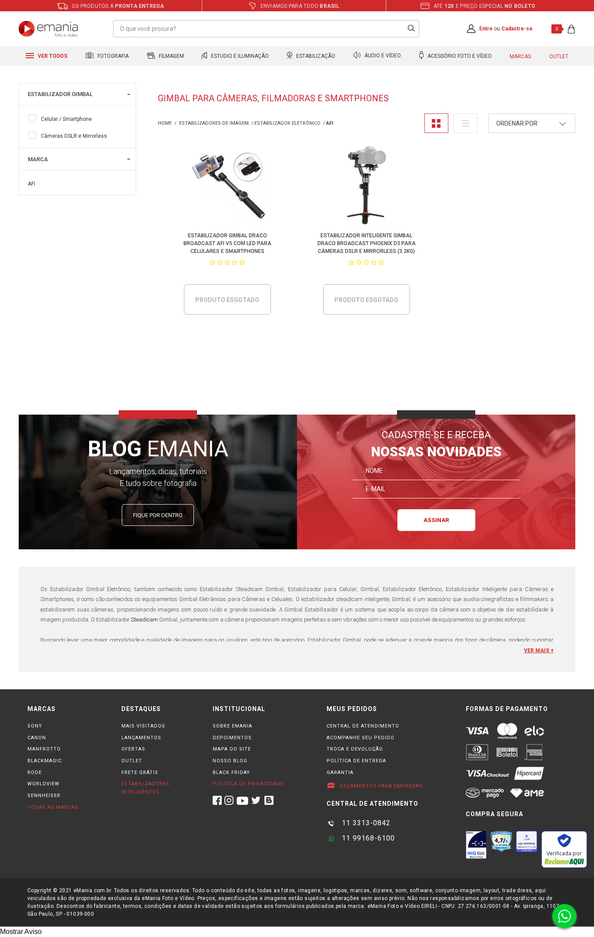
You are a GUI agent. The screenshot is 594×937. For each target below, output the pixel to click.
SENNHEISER (43, 795)
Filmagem (170, 56)
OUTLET (131, 761)
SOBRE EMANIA (232, 726)
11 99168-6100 (367, 838)
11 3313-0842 (365, 823)
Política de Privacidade (248, 784)
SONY (34, 726)
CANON (36, 738)
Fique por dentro (158, 515)
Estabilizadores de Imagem (214, 123)
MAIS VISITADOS (143, 726)
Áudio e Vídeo (382, 56)
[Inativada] (476, 845)
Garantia (340, 772)
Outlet (558, 56)
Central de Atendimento (363, 726)
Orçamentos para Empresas (380, 786)
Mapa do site (232, 749)
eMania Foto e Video (165, 123)
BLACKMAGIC (44, 761)
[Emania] (48, 29)
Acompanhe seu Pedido (360, 738)
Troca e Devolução (355, 749)
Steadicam (144, 619)
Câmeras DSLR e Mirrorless (74, 136)
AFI (31, 184)
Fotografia (112, 56)
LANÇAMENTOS (141, 738)
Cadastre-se (517, 29)
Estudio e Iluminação (239, 56)
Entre (486, 29)
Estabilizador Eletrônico (287, 123)
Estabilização (315, 56)
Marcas (520, 56)
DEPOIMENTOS (232, 738)
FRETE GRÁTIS (139, 772)
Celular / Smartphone (66, 119)
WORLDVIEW (43, 784)
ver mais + (539, 651)
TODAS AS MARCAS (52, 807)
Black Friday (231, 772)
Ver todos (52, 56)
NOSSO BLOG (230, 761)
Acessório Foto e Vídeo (459, 56)
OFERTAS (133, 749)
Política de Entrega (356, 761)
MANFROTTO (44, 749)
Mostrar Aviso (21, 931)
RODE (34, 772)
